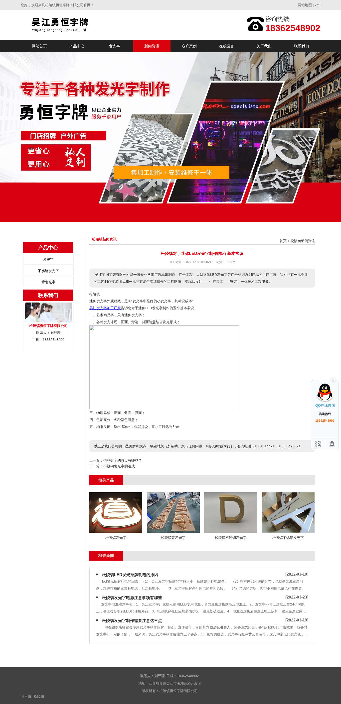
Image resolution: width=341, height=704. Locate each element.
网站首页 (39, 46)
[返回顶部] (332, 444)
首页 (283, 241)
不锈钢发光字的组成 (119, 466)
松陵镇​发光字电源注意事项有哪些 (132, 598)
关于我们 (264, 46)
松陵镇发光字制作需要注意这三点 (132, 620)
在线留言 (226, 46)
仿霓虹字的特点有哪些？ (122, 460)
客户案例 (189, 46)
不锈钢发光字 (48, 271)
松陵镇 (39, 697)
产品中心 (76, 46)
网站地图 (305, 5)
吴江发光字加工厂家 (105, 308)
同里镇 (26, 697)
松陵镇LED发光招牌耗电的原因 (130, 575)
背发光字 (48, 282)
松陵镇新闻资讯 (303, 241)
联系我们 (301, 46)
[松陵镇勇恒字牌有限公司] (66, 25)
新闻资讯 (151, 46)
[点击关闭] (333, 380)
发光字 (114, 46)
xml (317, 5)
